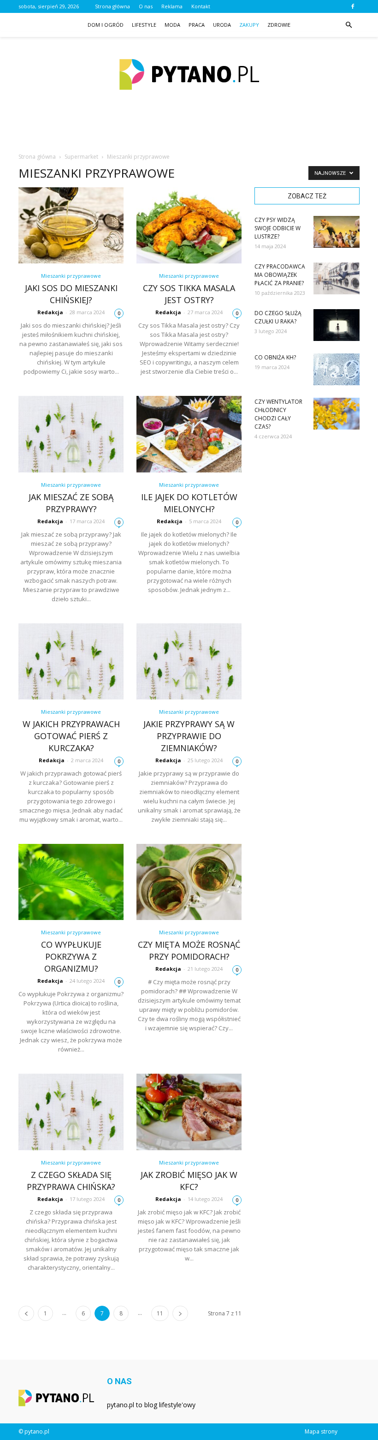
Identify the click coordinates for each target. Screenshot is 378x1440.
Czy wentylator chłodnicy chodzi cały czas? (278, 414)
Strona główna (112, 6)
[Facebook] (353, 6)
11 (160, 1313)
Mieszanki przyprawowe (71, 275)
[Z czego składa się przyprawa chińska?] (71, 1112)
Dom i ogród (106, 24)
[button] (348, 25)
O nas (146, 6)
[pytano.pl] (189, 74)
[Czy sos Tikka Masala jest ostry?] (189, 225)
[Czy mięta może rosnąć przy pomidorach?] (189, 882)
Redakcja (50, 312)
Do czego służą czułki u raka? (277, 317)
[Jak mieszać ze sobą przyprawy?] (71, 434)
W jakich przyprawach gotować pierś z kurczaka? (71, 735)
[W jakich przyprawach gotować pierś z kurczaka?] (71, 661)
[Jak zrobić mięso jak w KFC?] (189, 1112)
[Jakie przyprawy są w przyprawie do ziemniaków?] (189, 661)
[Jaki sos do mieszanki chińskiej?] (71, 225)
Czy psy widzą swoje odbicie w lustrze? (277, 228)
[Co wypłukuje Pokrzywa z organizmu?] (71, 882)
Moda (172, 24)
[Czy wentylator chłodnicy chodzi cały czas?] (336, 414)
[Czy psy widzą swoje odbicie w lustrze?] (336, 232)
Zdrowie (278, 24)
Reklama (172, 6)
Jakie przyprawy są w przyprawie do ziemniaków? (189, 735)
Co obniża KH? (275, 357)
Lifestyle (144, 24)
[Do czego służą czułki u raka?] (336, 325)
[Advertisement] (189, 131)
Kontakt (200, 6)
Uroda (222, 24)
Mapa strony (321, 1431)
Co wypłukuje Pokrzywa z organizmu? (71, 956)
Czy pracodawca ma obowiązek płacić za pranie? (279, 275)
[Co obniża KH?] (336, 369)
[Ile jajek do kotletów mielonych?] (189, 434)
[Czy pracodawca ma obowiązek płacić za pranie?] (336, 278)
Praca (197, 24)
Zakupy (249, 24)
